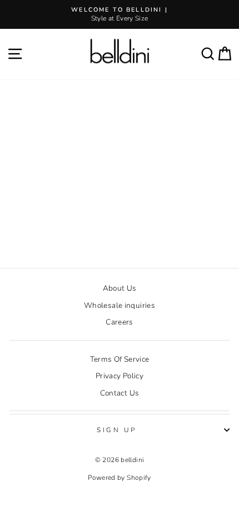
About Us (120, 288)
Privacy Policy (119, 376)
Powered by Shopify (119, 477)
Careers (119, 322)
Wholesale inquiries (119, 305)
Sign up (117, 429)
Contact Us (120, 393)
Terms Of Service (120, 359)
